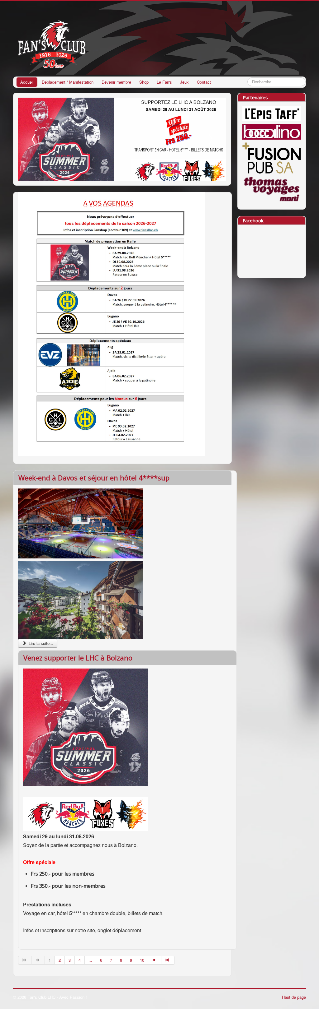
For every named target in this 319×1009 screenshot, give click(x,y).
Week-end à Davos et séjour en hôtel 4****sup (93, 477)
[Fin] (167, 960)
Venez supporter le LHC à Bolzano (77, 657)
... (90, 960)
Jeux (184, 82)
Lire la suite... (40, 643)
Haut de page (294, 997)
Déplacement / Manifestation (67, 82)
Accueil (27, 82)
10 (142, 960)
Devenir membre (116, 82)
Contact (204, 82)
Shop (144, 82)
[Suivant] (154, 960)
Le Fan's (164, 82)
